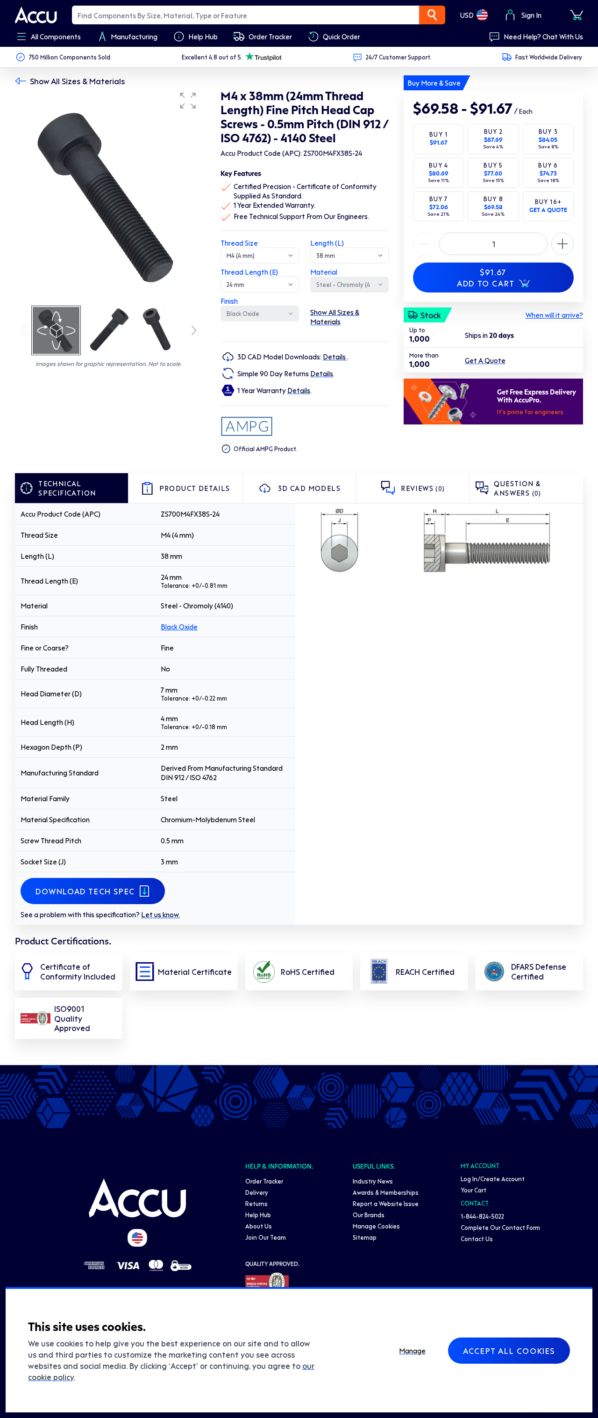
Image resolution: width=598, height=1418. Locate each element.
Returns (256, 1203)
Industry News (373, 1180)
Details (335, 356)
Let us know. (160, 914)
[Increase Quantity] (424, 244)
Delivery (256, 1192)
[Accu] (36, 15)
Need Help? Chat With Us (543, 36)
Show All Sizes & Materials (77, 81)
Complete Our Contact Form (500, 1227)
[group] (108, 196)
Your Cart (473, 1189)
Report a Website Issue (386, 1203)
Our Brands (368, 1214)
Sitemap (365, 1237)
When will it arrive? (554, 315)
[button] (188, 101)
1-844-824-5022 (482, 1216)
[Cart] (576, 15)
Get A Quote (485, 360)
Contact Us (477, 1238)
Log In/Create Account (493, 1178)
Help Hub (258, 1214)
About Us (258, 1225)
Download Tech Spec (85, 891)
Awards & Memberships (386, 1192)
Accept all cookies (509, 1350)
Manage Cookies (376, 1225)
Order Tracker (264, 1180)
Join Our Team (265, 1237)
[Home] (137, 1198)
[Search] (432, 15)
